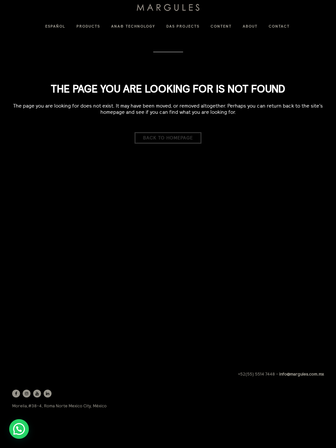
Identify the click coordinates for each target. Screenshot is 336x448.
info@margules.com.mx (301, 374)
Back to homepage (168, 138)
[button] (19, 429)
